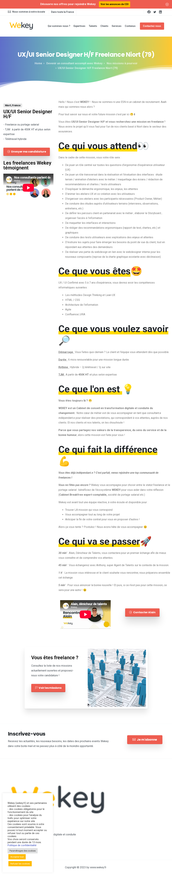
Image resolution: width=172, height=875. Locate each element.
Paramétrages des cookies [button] (23, 850)
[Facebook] (149, 11)
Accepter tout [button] (17, 857)
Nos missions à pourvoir (122, 63)
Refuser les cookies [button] (20, 863)
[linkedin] (160, 11)
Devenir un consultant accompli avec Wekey (74, 63)
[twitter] (155, 11)
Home (38, 63)
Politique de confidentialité (22, 845)
